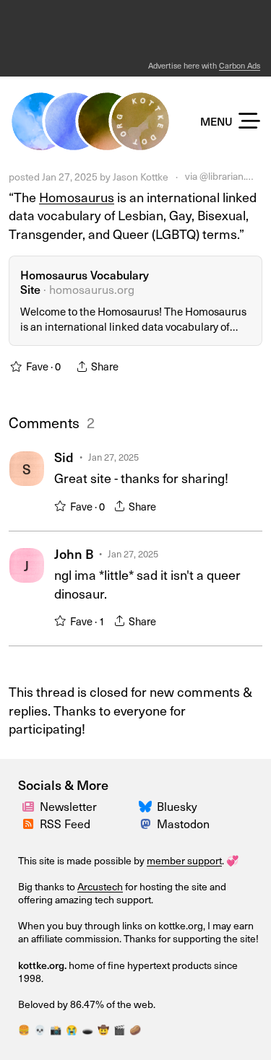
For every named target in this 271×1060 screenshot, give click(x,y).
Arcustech (100, 886)
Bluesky (177, 806)
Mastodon (183, 823)
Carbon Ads (239, 65)
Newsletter (68, 806)
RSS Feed (65, 823)
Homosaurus (76, 197)
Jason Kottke (140, 176)
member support (184, 860)
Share (142, 506)
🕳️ (87, 1029)
